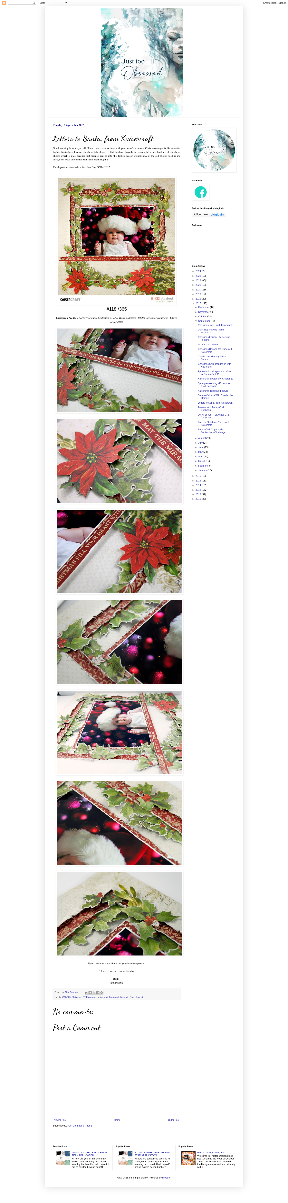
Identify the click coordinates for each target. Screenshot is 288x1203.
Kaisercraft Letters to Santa (122, 997)
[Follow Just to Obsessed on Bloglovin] (209, 216)
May (200, 451)
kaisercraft (103, 997)
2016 (199, 476)
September (204, 321)
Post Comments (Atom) (79, 1125)
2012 (199, 494)
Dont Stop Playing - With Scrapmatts (211, 331)
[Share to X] (94, 993)
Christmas (77, 997)
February (203, 465)
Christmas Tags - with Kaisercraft (215, 325)
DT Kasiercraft (90, 997)
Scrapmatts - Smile (208, 344)
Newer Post (60, 1120)
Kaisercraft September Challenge (215, 378)
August (202, 438)
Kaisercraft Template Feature (213, 390)
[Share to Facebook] (98, 993)
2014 (199, 485)
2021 (199, 285)
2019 (199, 294)
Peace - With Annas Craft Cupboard (211, 408)
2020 (199, 289)
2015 (199, 480)
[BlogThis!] (90, 993)
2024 (199, 271)
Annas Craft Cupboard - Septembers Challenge (212, 431)
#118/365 (66, 997)
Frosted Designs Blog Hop (211, 1152)
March (202, 461)
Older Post (173, 1120)
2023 (199, 276)
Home (117, 1120)
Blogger (166, 1177)
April (201, 456)
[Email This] (87, 993)
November (204, 312)
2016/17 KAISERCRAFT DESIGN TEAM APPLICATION (89, 1154)
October (202, 316)
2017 (199, 303)
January (202, 470)
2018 (199, 299)
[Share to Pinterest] (101, 993)
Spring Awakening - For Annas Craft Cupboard (214, 385)
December (204, 307)
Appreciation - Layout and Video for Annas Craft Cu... (215, 373)
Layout (139, 997)
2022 (199, 280)
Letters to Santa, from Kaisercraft (215, 402)
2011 (199, 499)
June (201, 447)
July (200, 442)
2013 (199, 490)
